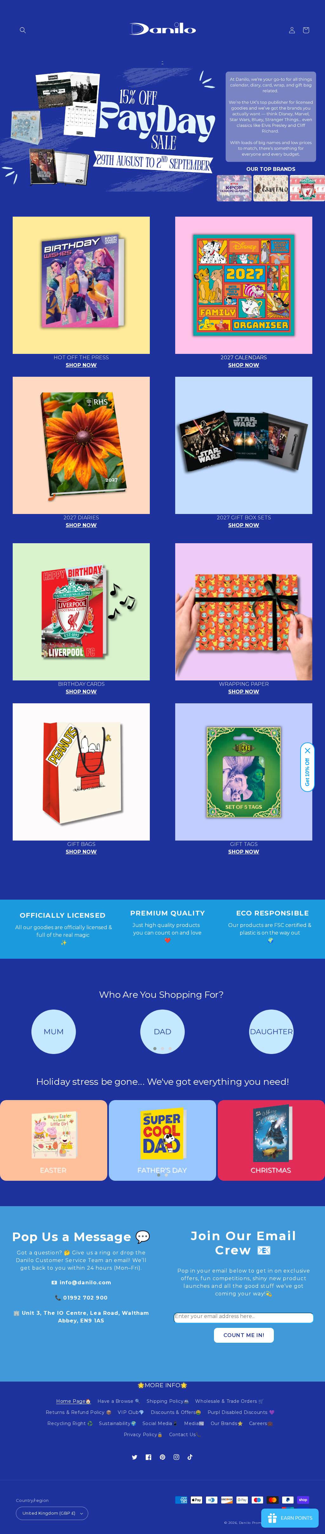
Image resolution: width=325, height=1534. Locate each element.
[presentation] (207, 188)
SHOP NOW (81, 365)
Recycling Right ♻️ (70, 1423)
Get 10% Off (307, 772)
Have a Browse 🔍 (119, 1401)
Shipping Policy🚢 (168, 1401)
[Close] (307, 750)
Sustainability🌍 (117, 1423)
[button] (23, 30)
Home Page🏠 (73, 1401)
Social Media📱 (160, 1423)
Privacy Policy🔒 (143, 1434)
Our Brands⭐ (227, 1423)
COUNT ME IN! (243, 1335)
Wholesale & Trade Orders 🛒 (229, 1401)
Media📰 (194, 1423)
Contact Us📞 (185, 1434)
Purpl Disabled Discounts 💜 (241, 1412)
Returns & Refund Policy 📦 (79, 1412)
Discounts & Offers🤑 (176, 1412)
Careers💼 (261, 1423)
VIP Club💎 (131, 1412)
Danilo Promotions (256, 1523)
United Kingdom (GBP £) (49, 1513)
